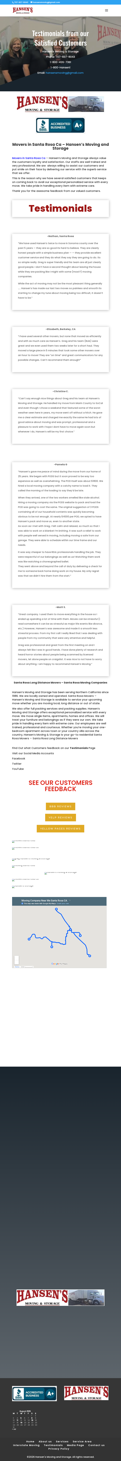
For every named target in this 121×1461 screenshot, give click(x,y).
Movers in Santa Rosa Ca (28, 158)
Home (30, 1441)
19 (21, 1422)
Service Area (82, 1441)
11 (17, 1420)
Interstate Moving (26, 1445)
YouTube (18, 769)
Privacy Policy (59, 1448)
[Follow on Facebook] (66, 1274)
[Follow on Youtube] (54, 1274)
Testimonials (79, 748)
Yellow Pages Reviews (60, 828)
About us (45, 1441)
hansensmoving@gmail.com (65, 73)
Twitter (17, 764)
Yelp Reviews (60, 817)
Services (62, 1441)
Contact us (96, 1445)
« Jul (14, 1429)
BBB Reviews (60, 806)
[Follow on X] (60, 1274)
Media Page (75, 1445)
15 (32, 1420)
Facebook (18, 758)
